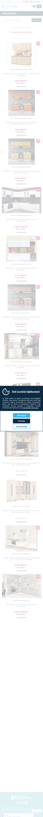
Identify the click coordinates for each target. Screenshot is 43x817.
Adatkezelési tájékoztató (30, 408)
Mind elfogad (21, 415)
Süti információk (21, 427)
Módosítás (21, 421)
